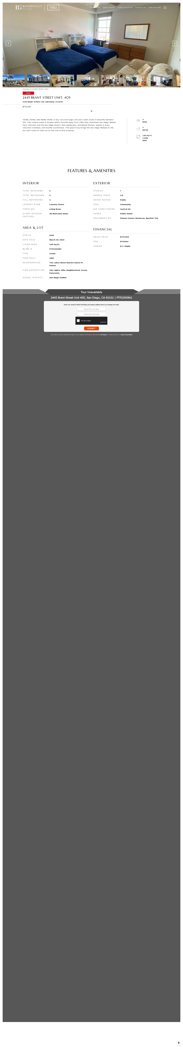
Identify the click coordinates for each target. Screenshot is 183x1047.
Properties (94, 7)
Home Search (109, 7)
